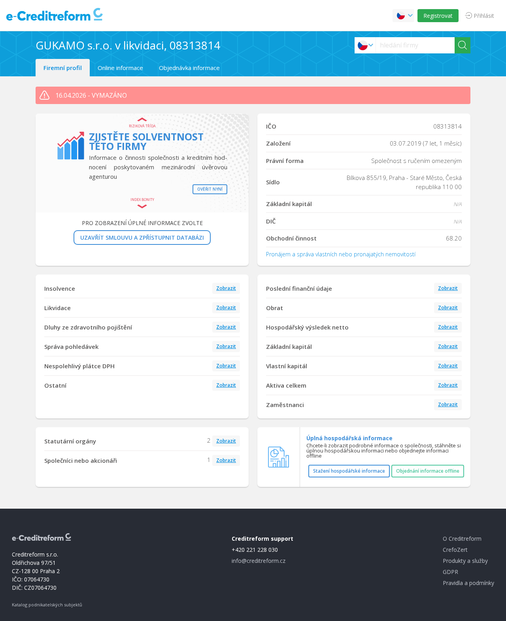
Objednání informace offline (427, 471)
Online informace (120, 68)
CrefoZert (455, 549)
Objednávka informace (189, 68)
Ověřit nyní (210, 189)
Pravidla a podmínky (468, 583)
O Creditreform (462, 538)
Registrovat (438, 15)
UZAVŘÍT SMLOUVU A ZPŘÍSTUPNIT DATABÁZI (142, 237)
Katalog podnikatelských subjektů (47, 605)
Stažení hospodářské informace (349, 471)
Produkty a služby (465, 560)
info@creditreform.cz (258, 560)
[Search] (462, 45)
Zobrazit (226, 288)
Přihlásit (484, 15)
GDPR (450, 572)
